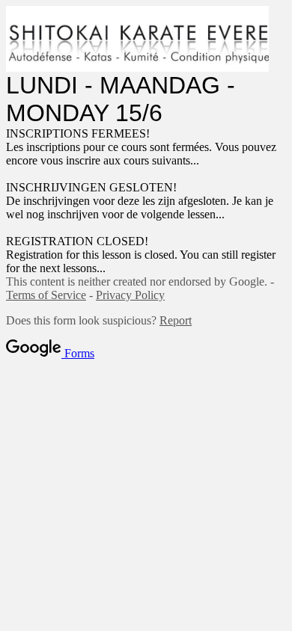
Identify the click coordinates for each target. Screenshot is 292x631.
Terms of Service (46, 295)
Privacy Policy (130, 295)
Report (175, 320)
